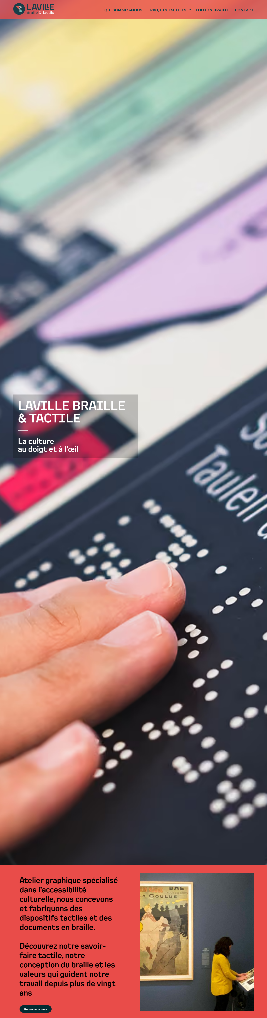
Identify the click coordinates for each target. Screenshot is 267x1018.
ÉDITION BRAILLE (212, 10)
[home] (33, 9)
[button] (171, 9)
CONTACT (244, 10)
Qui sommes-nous (123, 10)
